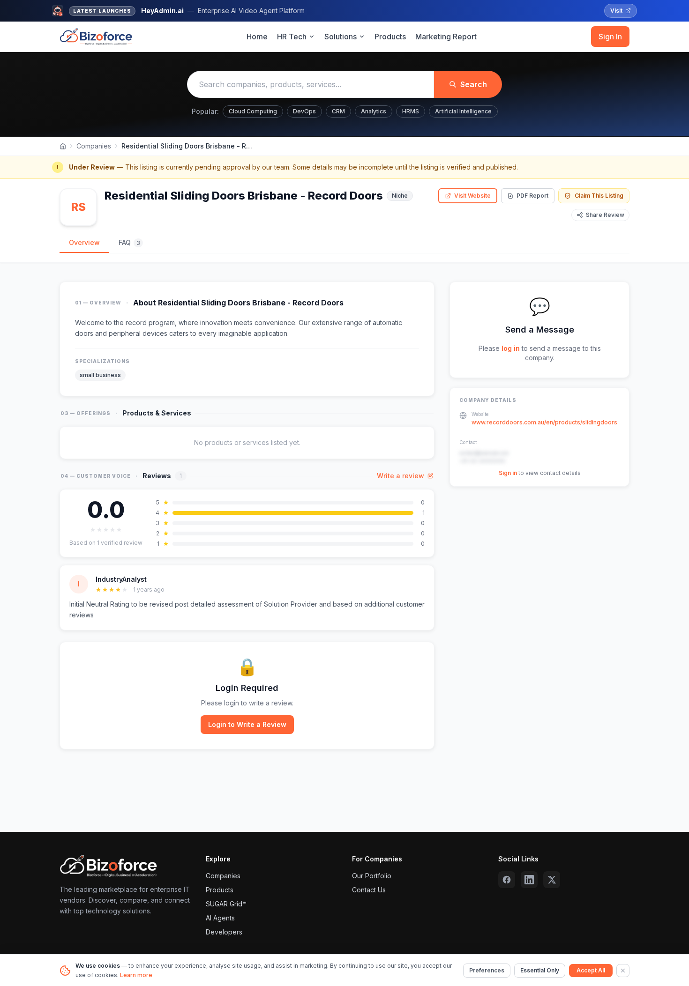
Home (257, 36)
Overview (84, 242)
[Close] (622, 970)
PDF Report (532, 195)
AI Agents (220, 918)
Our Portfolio (371, 876)
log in (511, 348)
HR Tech (292, 36)
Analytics (373, 111)
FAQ (129, 242)
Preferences (486, 970)
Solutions (340, 36)
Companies (93, 146)
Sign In (610, 36)
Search (473, 84)
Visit (616, 10)
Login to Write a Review (247, 724)
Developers (224, 932)
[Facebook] (506, 879)
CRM (338, 111)
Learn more (136, 975)
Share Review (605, 214)
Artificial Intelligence (463, 111)
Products (390, 36)
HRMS (410, 111)
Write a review (400, 476)
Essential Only (539, 970)
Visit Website (472, 195)
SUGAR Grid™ (226, 904)
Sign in (508, 472)
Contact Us (369, 890)
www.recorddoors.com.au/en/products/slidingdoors (544, 422)
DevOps (304, 111)
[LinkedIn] (529, 879)
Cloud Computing (253, 111)
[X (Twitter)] (551, 879)
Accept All (591, 970)
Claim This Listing (599, 195)
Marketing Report (446, 36)
